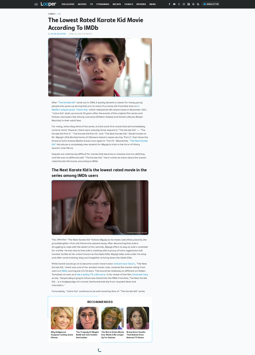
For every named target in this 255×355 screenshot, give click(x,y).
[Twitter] (179, 5)
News (153, 4)
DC (59, 14)
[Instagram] (183, 5)
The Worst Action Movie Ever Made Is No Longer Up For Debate (112, 335)
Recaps (117, 4)
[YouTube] (174, 5)
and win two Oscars (124, 263)
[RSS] (198, 5)
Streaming (102, 4)
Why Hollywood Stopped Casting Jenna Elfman (62, 335)
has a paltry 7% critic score (90, 274)
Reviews (141, 4)
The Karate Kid (67, 102)
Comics (128, 4)
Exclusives (68, 4)
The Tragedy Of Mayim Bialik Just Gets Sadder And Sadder (87, 335)
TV (91, 4)
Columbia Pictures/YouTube (140, 94)
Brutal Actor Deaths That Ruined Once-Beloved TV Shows (136, 335)
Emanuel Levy (140, 274)
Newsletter (213, 4)
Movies (82, 4)
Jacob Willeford (58, 34)
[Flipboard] (188, 5)
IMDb (64, 270)
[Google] (193, 5)
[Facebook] (169, 5)
